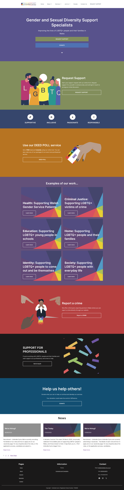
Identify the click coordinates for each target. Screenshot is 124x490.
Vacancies (21, 478)
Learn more (29, 213)
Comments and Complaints (62, 471)
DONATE (62, 45)
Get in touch (37, 363)
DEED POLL (42, 159)
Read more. (6, 450)
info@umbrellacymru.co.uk (104, 467)
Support (21, 474)
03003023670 (103, 471)
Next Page (13, 455)
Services (57, 4)
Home (42, 4)
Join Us (67, 4)
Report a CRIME (81, 315)
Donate (76, 4)
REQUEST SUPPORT (95, 4)
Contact (21, 481)
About (48, 4)
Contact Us (84, 4)
